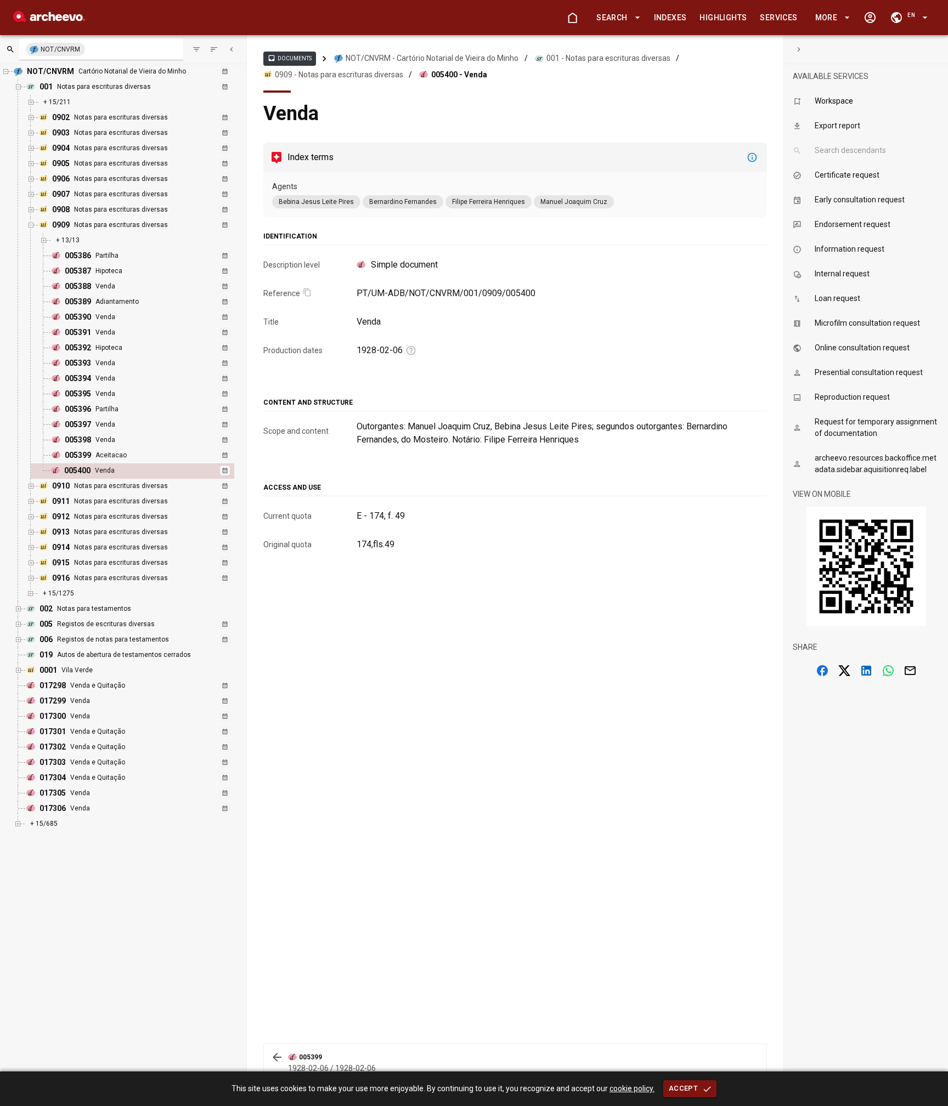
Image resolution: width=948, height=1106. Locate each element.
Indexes (670, 17)
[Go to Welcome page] (572, 18)
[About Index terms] (752, 157)
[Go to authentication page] (870, 18)
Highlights (723, 17)
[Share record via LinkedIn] (866, 671)
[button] (616, 18)
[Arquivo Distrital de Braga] (49, 19)
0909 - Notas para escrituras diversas (339, 74)
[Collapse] (231, 49)
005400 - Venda (459, 74)
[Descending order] (214, 49)
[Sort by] (196, 49)
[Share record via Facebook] (822, 671)
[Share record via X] (844, 671)
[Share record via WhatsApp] (888, 671)
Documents (290, 58)
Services (778, 17)
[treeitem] (144, 471)
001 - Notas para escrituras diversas (608, 58)
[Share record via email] (910, 671)
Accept (683, 1088)
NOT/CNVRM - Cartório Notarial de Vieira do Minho (432, 58)
